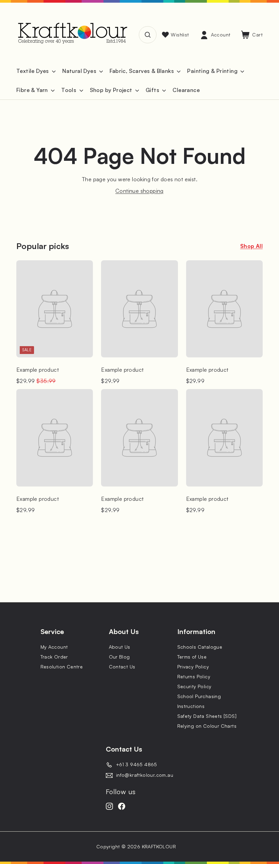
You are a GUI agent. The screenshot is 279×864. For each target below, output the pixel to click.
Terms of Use (192, 657)
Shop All (251, 246)
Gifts (153, 90)
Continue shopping (139, 190)
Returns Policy (194, 676)
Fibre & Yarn (32, 90)
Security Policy (194, 686)
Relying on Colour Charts (207, 726)
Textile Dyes (33, 70)
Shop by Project (112, 90)
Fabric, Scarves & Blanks (142, 70)
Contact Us (122, 666)
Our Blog (119, 657)
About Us (119, 647)
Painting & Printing (213, 70)
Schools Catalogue (200, 647)
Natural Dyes (80, 70)
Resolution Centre (61, 666)
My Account (54, 647)
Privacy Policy (193, 666)
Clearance (186, 90)
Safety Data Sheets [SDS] (207, 716)
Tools (69, 90)
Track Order (54, 657)
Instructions (191, 706)
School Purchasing (199, 696)
